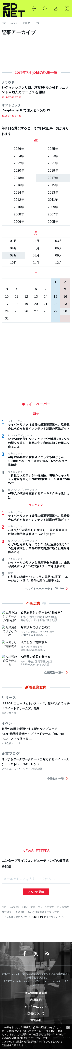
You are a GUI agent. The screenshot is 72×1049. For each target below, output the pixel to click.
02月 (36, 241)
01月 (13, 241)
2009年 (53, 207)
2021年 (53, 163)
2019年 (53, 170)
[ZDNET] (14, 8)
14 (45, 296)
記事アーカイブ (31, 23)
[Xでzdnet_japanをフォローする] (36, 954)
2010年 (19, 207)
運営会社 (36, 1020)
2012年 (19, 199)
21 (45, 304)
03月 (58, 241)
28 (45, 311)
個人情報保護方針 (36, 992)
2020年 (19, 170)
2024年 (19, 156)
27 (36, 311)
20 (36, 304)
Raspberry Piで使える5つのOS (26, 110)
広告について (36, 1013)
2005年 (53, 221)
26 (26, 311)
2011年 (53, 199)
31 (7, 318)
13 (36, 296)
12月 (58, 262)
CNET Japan (39, 917)
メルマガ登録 (36, 891)
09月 (58, 255)
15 (55, 296)
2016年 (19, 185)
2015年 (53, 185)
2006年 (19, 221)
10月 (13, 262)
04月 (13, 248)
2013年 (53, 192)
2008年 (19, 214)
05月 (36, 248)
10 (7, 296)
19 (26, 304)
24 (7, 311)
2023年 (53, 156)
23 (65, 304)
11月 (36, 262)
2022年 (19, 163)
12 (26, 296)
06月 (58, 248)
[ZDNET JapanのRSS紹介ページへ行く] (47, 954)
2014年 (19, 192)
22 (55, 304)
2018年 (19, 178)
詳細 (6, 1045)
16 (65, 296)
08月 (36, 255)
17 (7, 304)
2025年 (53, 148)
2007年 (53, 214)
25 (16, 311)
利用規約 (36, 999)
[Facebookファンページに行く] (25, 954)
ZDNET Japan (9, 23)
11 (16, 296)
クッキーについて (36, 1006)
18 (16, 304)
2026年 (19, 148)
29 (55, 311)
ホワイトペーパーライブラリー (44, 588)
